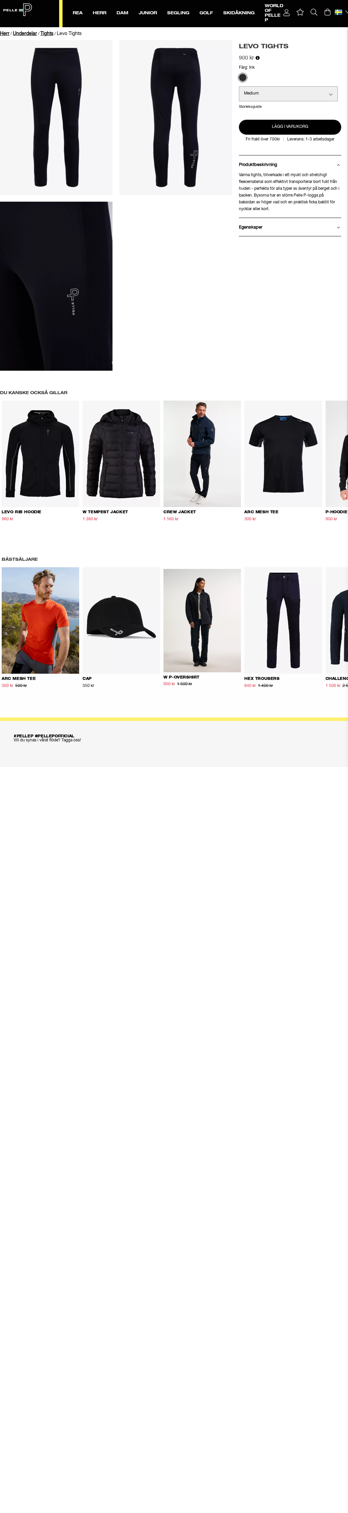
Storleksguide (250, 106)
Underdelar (25, 33)
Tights (46, 33)
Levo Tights (69, 33)
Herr (5, 33)
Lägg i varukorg (290, 127)
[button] (300, 12)
